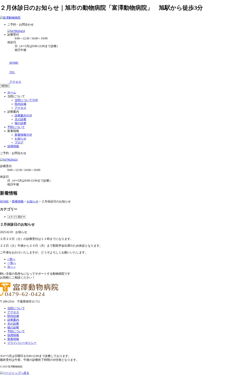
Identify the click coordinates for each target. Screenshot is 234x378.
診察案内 (13, 319)
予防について (16, 127)
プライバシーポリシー (22, 342)
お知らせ (20, 138)
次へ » (11, 266)
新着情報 (13, 339)
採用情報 (13, 146)
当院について (16, 308)
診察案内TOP (23, 115)
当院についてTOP (26, 100)
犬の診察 (20, 119)
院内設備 (20, 104)
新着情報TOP (23, 134)
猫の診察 (20, 123)
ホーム (11, 92)
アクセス (20, 107)
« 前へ (11, 259)
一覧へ (11, 263)
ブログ (19, 142)
